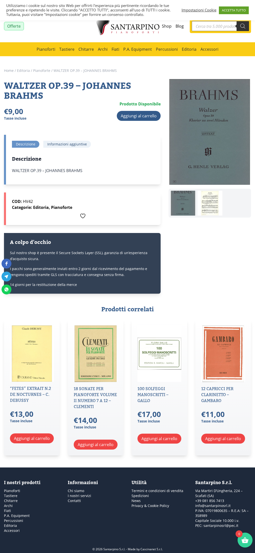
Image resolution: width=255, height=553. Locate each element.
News (136, 500)
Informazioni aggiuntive (67, 144)
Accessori (209, 49)
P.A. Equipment (137, 49)
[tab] (25, 144)
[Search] (243, 26)
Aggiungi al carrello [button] (32, 438)
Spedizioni (140, 495)
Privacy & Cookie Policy (150, 505)
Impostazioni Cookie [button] (199, 10)
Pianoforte (41, 70)
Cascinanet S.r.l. (151, 549)
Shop (167, 26)
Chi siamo (76, 490)
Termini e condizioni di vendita (157, 490)
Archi (103, 49)
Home (9, 70)
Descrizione (25, 144)
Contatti (74, 500)
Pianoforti (46, 49)
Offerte (14, 26)
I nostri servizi (79, 495)
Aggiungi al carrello (139, 115)
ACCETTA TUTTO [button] (234, 10)
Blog (180, 26)
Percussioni (167, 49)
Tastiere (66, 49)
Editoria (189, 49)
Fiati (115, 49)
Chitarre (86, 49)
